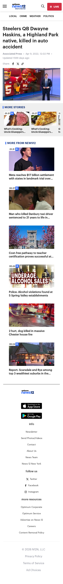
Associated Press (12, 54)
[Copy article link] (22, 64)
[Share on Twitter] (17, 64)
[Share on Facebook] (13, 64)
